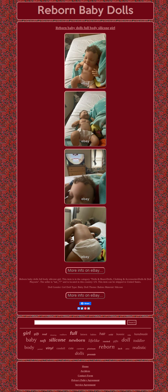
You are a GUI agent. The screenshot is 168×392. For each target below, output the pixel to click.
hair (102, 334)
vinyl (49, 348)
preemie (91, 354)
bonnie (120, 334)
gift (36, 334)
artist (127, 349)
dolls (79, 353)
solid (111, 334)
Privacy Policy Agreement (85, 380)
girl (27, 333)
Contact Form (85, 375)
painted (40, 349)
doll (126, 340)
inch (120, 348)
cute (71, 348)
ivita (129, 335)
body (29, 347)
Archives (85, 371)
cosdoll (61, 348)
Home (85, 366)
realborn (63, 334)
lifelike (94, 340)
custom (80, 348)
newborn (77, 340)
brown (83, 334)
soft (43, 341)
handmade (141, 334)
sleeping (53, 335)
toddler (139, 340)
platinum (91, 348)
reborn (107, 346)
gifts (115, 341)
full (73, 333)
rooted (106, 341)
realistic (139, 347)
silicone (57, 340)
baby (31, 340)
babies (93, 334)
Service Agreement (85, 384)
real (44, 334)
